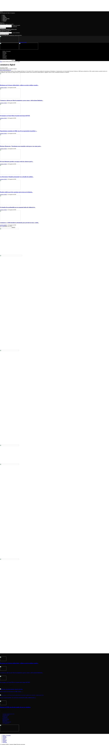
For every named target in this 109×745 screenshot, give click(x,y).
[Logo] (9, 49)
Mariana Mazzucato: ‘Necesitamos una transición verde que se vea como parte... (20, 146)
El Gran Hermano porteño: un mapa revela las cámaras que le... (16, 161)
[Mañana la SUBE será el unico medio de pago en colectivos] (3, 704)
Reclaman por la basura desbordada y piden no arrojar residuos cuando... (19, 85)
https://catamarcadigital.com (5, 70)
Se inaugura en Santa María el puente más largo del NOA (15, 115)
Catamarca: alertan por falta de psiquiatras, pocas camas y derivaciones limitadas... (21, 100)
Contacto (4, 20)
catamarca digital (3, 87)
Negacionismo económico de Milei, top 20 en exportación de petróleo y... (18, 131)
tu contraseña (14, 26)
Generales (4, 17)
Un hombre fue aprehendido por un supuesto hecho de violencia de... (18, 207)
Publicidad (5, 58)
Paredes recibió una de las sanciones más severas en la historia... (16, 192)
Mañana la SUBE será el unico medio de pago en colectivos (15, 707)
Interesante (5, 19)
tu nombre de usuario (16, 25)
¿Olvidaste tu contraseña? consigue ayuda (8, 29)
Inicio (4, 15)
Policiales (4, 52)
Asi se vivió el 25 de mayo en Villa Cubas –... (11, 691)
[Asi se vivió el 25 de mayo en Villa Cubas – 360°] (11, 689)
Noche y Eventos (6, 18)
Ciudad (4, 16)
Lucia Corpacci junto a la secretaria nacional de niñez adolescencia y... (18, 697)
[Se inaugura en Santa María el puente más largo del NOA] (10, 113)
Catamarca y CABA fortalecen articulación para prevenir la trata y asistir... (19, 222)
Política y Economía (7, 51)
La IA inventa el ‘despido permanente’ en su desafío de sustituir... (16, 176)
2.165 (3, 226)
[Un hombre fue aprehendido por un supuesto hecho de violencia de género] (10, 204)
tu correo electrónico (16, 32)
